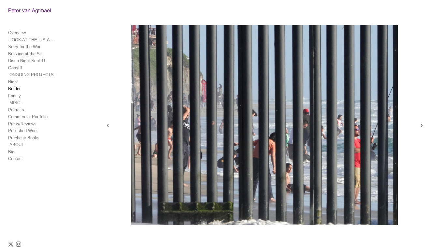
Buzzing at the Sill (25, 53)
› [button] (421, 125)
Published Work (23, 130)
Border (14, 88)
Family (14, 95)
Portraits (16, 109)
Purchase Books (23, 137)
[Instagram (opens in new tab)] (18, 244)
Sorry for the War (24, 46)
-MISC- (15, 102)
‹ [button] (108, 125)
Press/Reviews (22, 123)
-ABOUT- (16, 144)
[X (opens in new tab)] (10, 244)
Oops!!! (15, 67)
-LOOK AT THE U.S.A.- (30, 39)
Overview (17, 32)
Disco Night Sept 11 (27, 60)
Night (13, 81)
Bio (11, 151)
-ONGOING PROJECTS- (31, 74)
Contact (15, 158)
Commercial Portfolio (28, 116)
